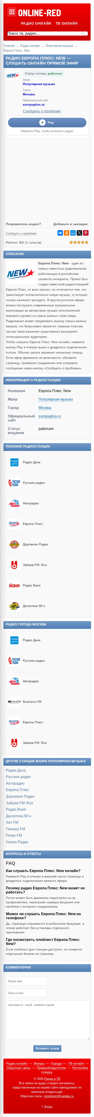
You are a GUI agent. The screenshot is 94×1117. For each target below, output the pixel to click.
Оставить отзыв (47, 1048)
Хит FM (12, 822)
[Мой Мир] (73, 233)
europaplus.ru (34, 104)
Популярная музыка (59, 45)
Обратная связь (18, 1068)
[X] (79, 233)
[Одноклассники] (66, 233)
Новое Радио (17, 842)
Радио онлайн (36, 23)
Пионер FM (15, 829)
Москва (29, 94)
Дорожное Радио (20, 796)
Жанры (39, 1063)
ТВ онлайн (67, 23)
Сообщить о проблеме (42, 111)
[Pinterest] (86, 233)
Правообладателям (51, 1068)
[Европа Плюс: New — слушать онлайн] (22, 284)
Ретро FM (14, 835)
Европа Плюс (17, 790)
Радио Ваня (16, 809)
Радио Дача (16, 770)
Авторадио (15, 783)
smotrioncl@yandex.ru (59, 1096)
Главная (9, 45)
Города (56, 1063)
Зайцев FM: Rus (19, 803)
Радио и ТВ (52, 1079)
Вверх (48, 1107)
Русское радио (18, 777)
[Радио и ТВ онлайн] (39, 13)
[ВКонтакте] (60, 233)
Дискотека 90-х (18, 816)
